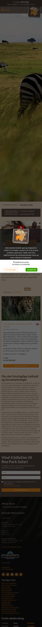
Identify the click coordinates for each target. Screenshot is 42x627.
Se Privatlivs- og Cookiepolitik (21, 264)
